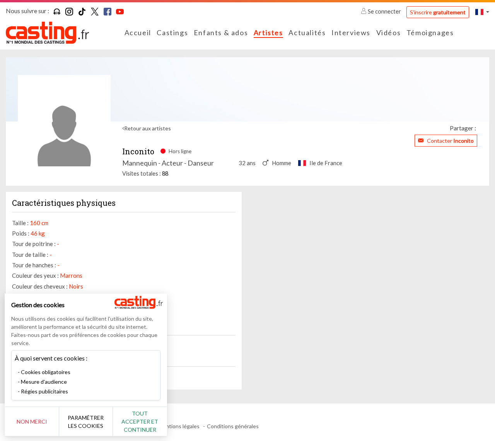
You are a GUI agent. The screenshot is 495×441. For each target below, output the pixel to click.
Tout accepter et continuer (139, 421)
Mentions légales (179, 426)
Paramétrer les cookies (86, 421)
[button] (482, 11)
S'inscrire (438, 12)
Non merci (32, 421)
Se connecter (384, 11)
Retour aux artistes (147, 128)
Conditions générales (233, 426)
